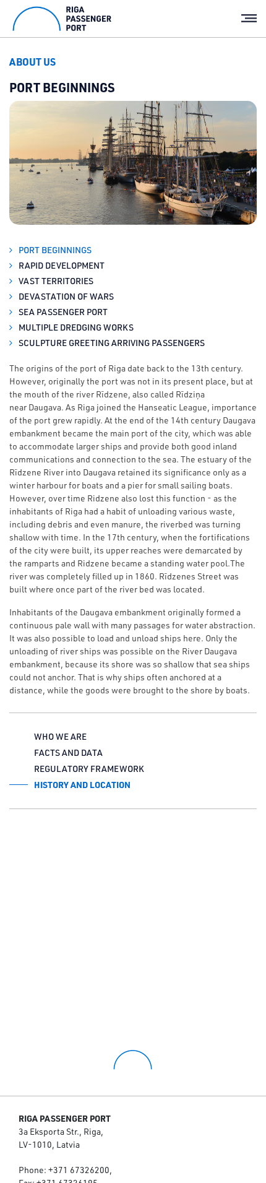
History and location (82, 785)
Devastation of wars (65, 296)
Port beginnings (54, 250)
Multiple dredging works (75, 327)
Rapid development (61, 265)
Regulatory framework (89, 769)
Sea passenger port (62, 312)
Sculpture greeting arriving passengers (111, 343)
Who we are (60, 737)
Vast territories (55, 281)
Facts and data (68, 753)
